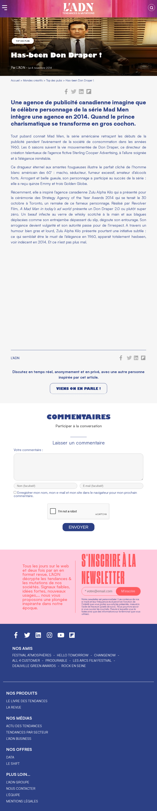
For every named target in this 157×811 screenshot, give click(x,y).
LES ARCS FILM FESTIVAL (92, 660)
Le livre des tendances (26, 701)
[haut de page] (150, 806)
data (10, 757)
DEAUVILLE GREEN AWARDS (34, 666)
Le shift (13, 764)
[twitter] (73, 93)
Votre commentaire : (28, 450)
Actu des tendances (24, 726)
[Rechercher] (151, 7)
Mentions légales (22, 801)
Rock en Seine (73, 666)
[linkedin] (81, 93)
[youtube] (60, 637)
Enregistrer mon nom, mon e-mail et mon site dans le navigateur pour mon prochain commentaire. (75, 494)
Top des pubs (23, 41)
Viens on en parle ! (78, 388)
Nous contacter (20, 788)
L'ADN (20, 67)
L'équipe (13, 795)
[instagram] (49, 637)
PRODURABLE (56, 660)
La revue (13, 707)
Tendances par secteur (27, 732)
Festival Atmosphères (31, 655)
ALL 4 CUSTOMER (26, 660)
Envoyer (78, 527)
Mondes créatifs (33, 80)
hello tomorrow (73, 655)
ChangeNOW (105, 655)
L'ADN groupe (17, 782)
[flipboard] (88, 93)
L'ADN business (18, 739)
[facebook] (66, 93)
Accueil (15, 80)
